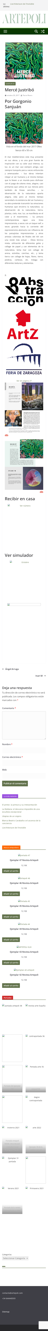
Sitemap (5, 1311)
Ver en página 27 (24, 381)
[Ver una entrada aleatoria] (42, 31)
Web (4, 769)
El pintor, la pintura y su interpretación (19, 804)
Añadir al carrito (11, 871)
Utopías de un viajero (11, 816)
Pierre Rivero (27, 95)
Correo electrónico (12, 757)
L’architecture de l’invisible (14, 827)
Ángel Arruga (12, 669)
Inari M (39, 675)
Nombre (7, 744)
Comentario (9, 708)
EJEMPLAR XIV (10, 84)
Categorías (7, 1254)
